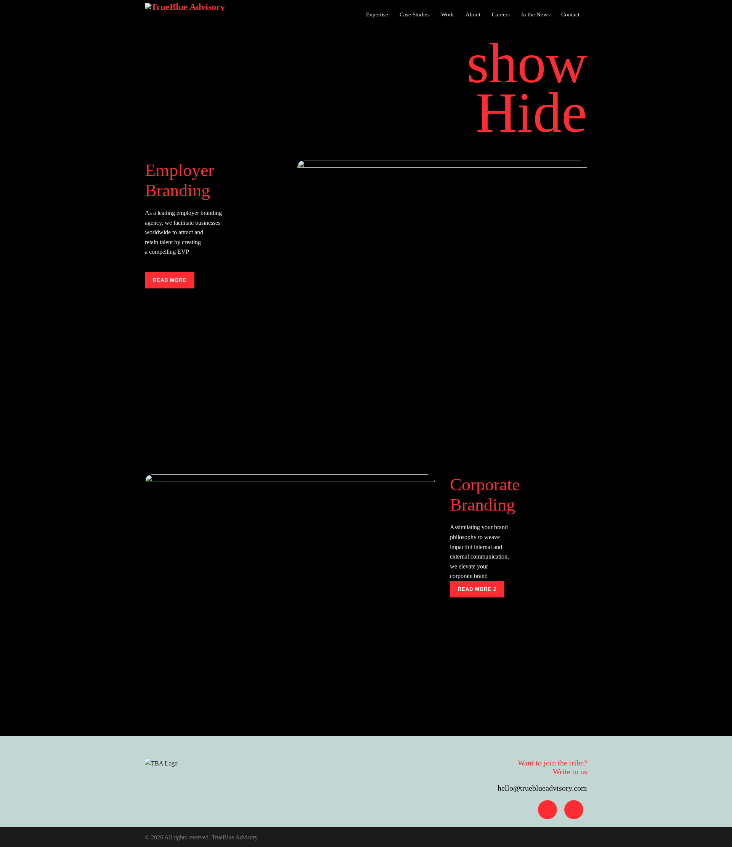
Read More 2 (477, 589)
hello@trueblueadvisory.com (542, 788)
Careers (501, 14)
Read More (169, 280)
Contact (570, 14)
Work (447, 14)
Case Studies (415, 14)
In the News (535, 14)
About (473, 14)
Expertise (377, 14)
